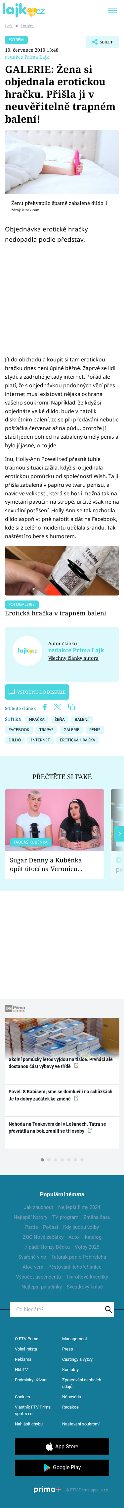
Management (74, 1338)
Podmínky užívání (31, 1379)
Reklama (23, 1359)
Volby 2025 (87, 1247)
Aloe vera (32, 1267)
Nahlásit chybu (29, 1423)
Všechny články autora (73, 658)
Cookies (22, 1396)
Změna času (96, 1217)
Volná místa (26, 1349)
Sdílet (99, 43)
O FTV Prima (26, 1338)
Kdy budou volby (81, 1227)
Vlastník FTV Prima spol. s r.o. (33, 1410)
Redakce (70, 1407)
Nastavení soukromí (81, 1423)
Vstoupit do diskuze (41, 692)
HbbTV (21, 1369)
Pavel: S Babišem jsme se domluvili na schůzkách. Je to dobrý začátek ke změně (61, 1095)
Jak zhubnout (38, 1207)
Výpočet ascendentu (38, 1277)
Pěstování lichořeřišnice (75, 1267)
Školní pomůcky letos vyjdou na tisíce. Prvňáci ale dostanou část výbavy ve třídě (61, 1063)
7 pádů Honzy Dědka (47, 1247)
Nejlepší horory (30, 1217)
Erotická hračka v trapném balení (55, 613)
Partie (31, 1227)
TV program (65, 1217)
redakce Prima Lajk (27, 57)
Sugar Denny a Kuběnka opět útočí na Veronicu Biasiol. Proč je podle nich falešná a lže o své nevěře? (49, 864)
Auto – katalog (85, 1237)
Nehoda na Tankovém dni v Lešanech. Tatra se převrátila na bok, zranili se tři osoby (57, 1127)
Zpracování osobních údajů (81, 1383)
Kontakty (70, 1369)
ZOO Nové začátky (43, 1237)
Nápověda (71, 1396)
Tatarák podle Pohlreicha (78, 1257)
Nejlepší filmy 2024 (79, 1207)
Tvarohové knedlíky (87, 1277)
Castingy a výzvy (77, 1359)
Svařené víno (32, 1257)
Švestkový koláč (85, 1287)
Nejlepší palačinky (41, 1287)
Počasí (50, 1227)
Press (67, 1349)
